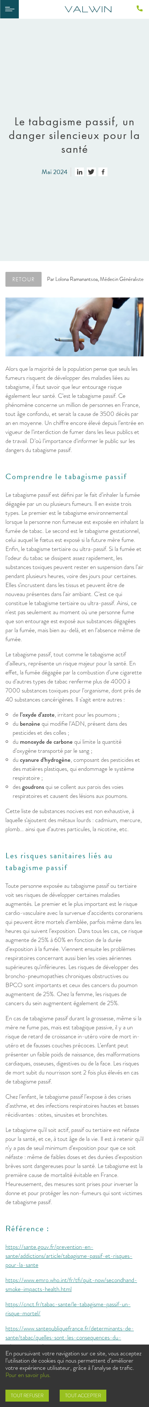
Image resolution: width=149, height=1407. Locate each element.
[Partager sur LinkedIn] (79, 172)
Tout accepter (83, 1395)
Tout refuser (27, 1395)
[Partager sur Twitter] (91, 172)
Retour (23, 279)
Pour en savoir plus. (28, 1375)
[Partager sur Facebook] (102, 172)
